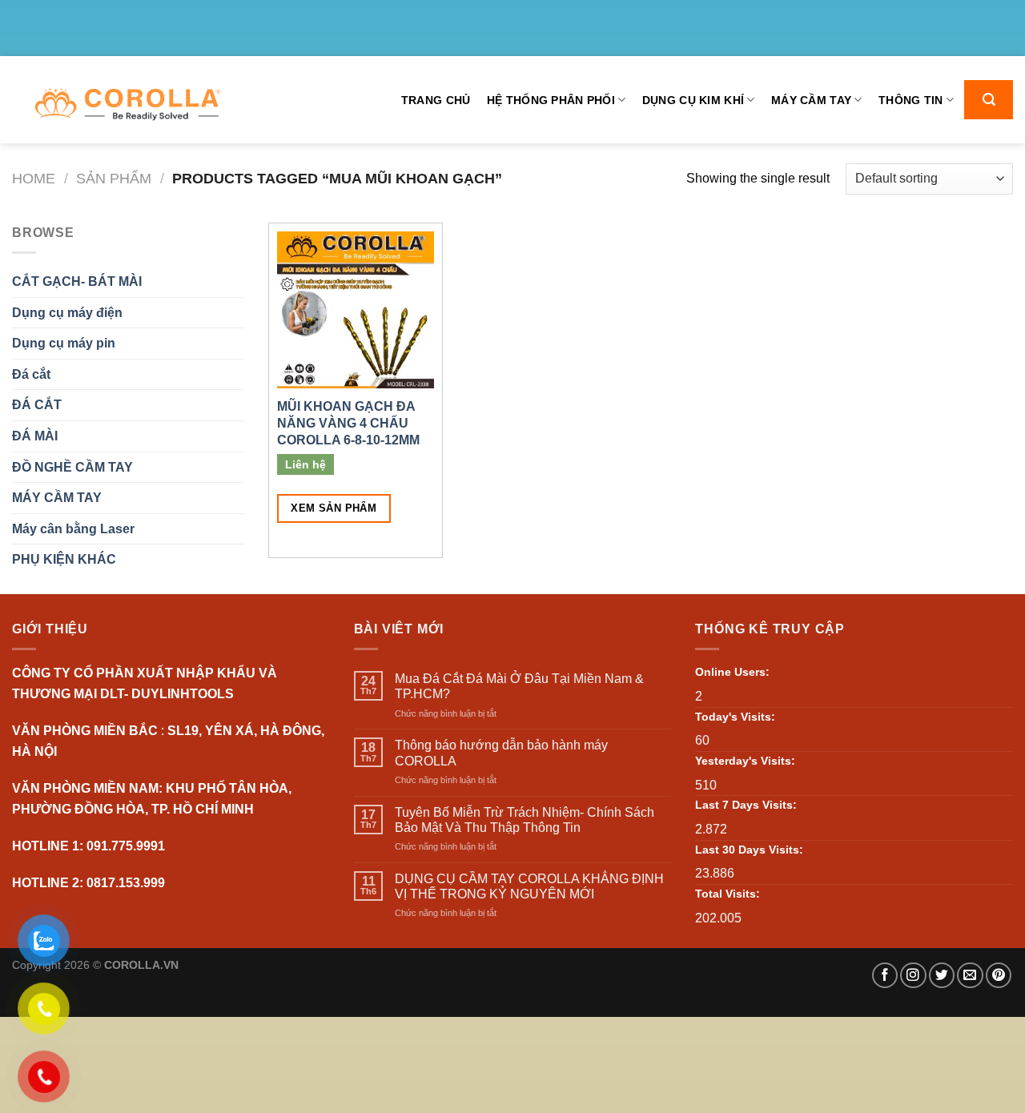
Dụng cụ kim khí (693, 100)
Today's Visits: (735, 716)
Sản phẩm (113, 178)
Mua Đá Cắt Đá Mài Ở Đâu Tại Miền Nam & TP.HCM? (519, 686)
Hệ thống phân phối (551, 100)
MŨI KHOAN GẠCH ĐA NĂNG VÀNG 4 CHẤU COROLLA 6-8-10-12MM (348, 423)
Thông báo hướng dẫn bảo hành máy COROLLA (501, 752)
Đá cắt (31, 374)
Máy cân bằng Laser (73, 529)
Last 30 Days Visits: (749, 849)
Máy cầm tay (811, 100)
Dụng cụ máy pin (63, 343)
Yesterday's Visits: (745, 760)
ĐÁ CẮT (37, 405)
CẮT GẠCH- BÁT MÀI (77, 281)
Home (33, 178)
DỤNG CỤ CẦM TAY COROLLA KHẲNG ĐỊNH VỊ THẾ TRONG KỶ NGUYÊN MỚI (529, 886)
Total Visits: (727, 893)
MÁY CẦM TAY (57, 497)
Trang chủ (436, 100)
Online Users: (732, 671)
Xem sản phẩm (333, 508)
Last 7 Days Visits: (746, 804)
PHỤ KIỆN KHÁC (64, 559)
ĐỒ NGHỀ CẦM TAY (72, 467)
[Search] (988, 99)
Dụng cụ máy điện (67, 312)
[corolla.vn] (127, 104)
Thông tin (910, 100)
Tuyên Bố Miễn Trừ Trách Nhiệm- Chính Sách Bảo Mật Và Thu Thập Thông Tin (524, 820)
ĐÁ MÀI (35, 436)
